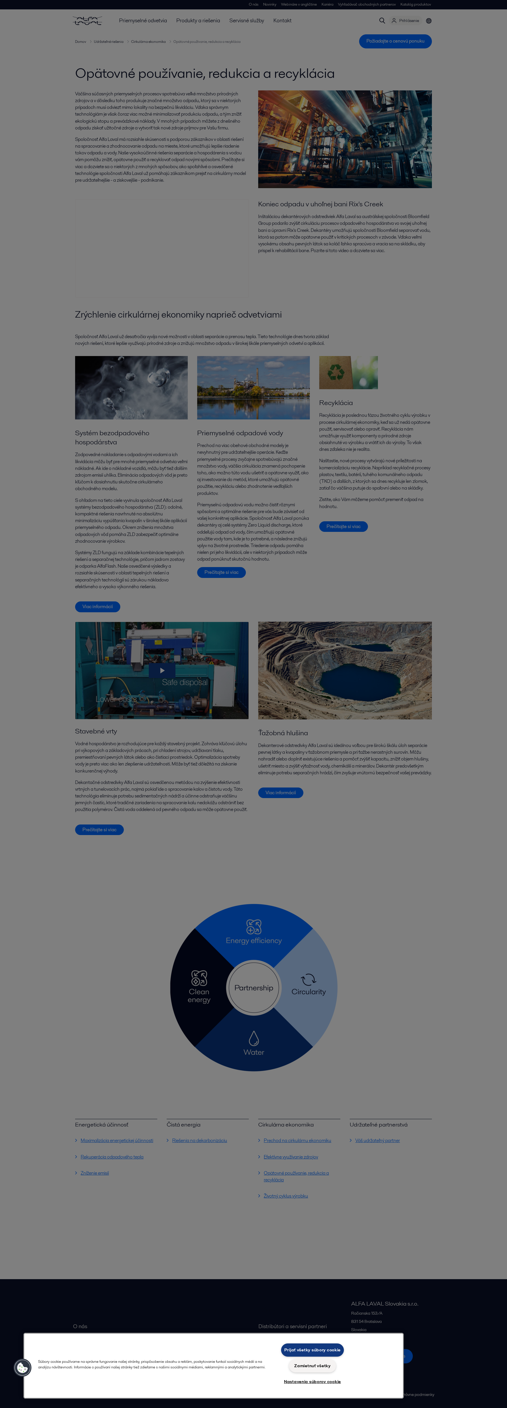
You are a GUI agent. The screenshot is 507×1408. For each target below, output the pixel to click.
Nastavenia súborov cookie (312, 1382)
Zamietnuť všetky (312, 1366)
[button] (22, 1367)
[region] (213, 1366)
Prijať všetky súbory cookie (312, 1350)
